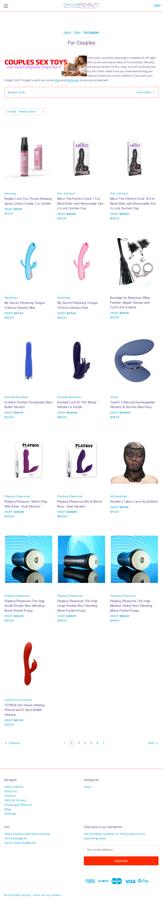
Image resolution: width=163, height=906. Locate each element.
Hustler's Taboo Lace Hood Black (134, 501)
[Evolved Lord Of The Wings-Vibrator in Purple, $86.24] (81, 360)
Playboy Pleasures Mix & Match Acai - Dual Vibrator (79, 504)
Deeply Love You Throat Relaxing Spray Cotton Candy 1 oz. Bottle (28, 201)
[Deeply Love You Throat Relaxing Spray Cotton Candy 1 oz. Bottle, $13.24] (28, 157)
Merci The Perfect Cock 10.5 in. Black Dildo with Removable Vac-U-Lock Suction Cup (133, 203)
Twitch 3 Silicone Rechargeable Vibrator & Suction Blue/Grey (132, 404)
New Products (14, 787)
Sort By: (12, 111)
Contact (10, 796)
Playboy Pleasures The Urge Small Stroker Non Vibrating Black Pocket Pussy (24, 606)
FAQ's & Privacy (15, 800)
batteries (72, 80)
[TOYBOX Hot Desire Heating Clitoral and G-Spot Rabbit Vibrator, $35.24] (28, 663)
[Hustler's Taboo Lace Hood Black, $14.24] (134, 460)
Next (151, 743)
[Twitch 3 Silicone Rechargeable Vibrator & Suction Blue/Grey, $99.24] (134, 360)
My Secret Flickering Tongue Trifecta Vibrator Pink (77, 305)
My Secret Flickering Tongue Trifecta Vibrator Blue (24, 305)
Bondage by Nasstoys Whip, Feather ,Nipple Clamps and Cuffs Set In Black (130, 302)
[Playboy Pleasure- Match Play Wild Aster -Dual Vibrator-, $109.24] (28, 460)
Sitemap (10, 813)
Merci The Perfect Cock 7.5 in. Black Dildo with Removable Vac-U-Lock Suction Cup (81, 203)
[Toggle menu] (6, 6)
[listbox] (32, 111)
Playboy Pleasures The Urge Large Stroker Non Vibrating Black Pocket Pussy (77, 606)
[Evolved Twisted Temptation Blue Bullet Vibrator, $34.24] (28, 360)
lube (57, 80)
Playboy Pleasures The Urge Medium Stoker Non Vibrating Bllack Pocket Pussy (131, 606)
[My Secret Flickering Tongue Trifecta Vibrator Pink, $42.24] (81, 261)
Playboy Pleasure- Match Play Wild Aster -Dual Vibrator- (25, 504)
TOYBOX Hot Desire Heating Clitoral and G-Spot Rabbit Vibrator (24, 710)
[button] (81, 92)
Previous (14, 743)
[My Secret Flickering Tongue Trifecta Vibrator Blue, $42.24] (28, 261)
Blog (7, 809)
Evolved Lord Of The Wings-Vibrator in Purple (77, 404)
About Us (10, 791)
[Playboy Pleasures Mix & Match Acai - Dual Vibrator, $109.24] (81, 460)
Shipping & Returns (18, 805)
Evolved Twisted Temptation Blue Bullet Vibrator (28, 404)
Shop (87, 787)
